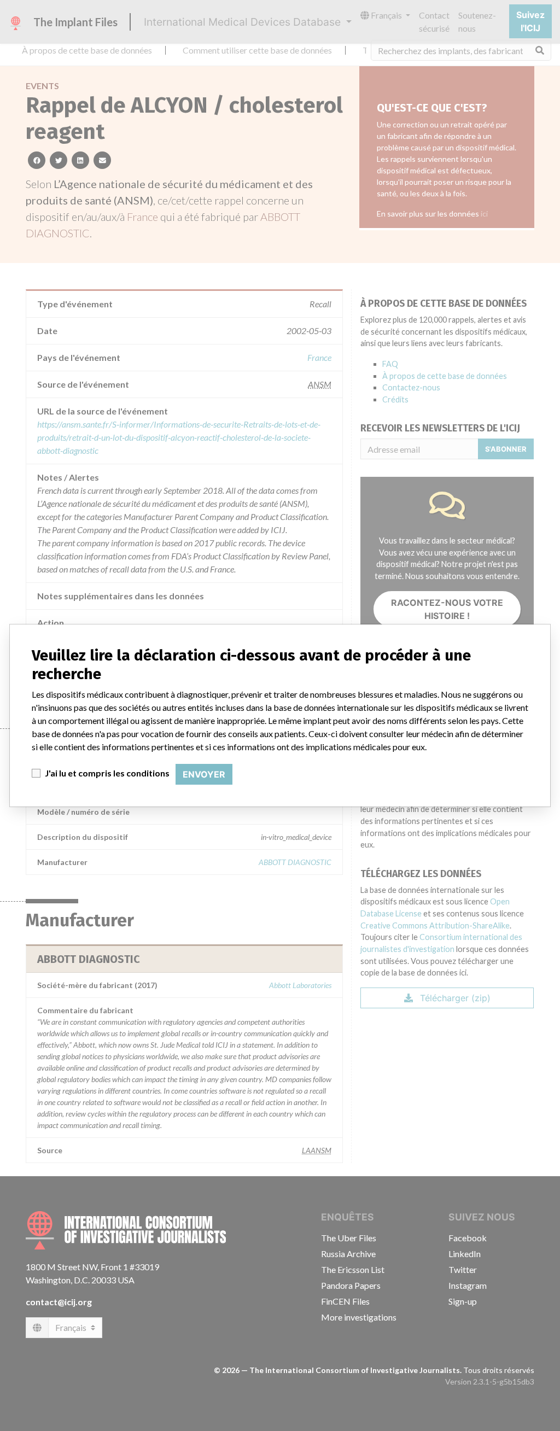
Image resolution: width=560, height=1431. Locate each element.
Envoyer (204, 774)
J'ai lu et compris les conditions (107, 773)
